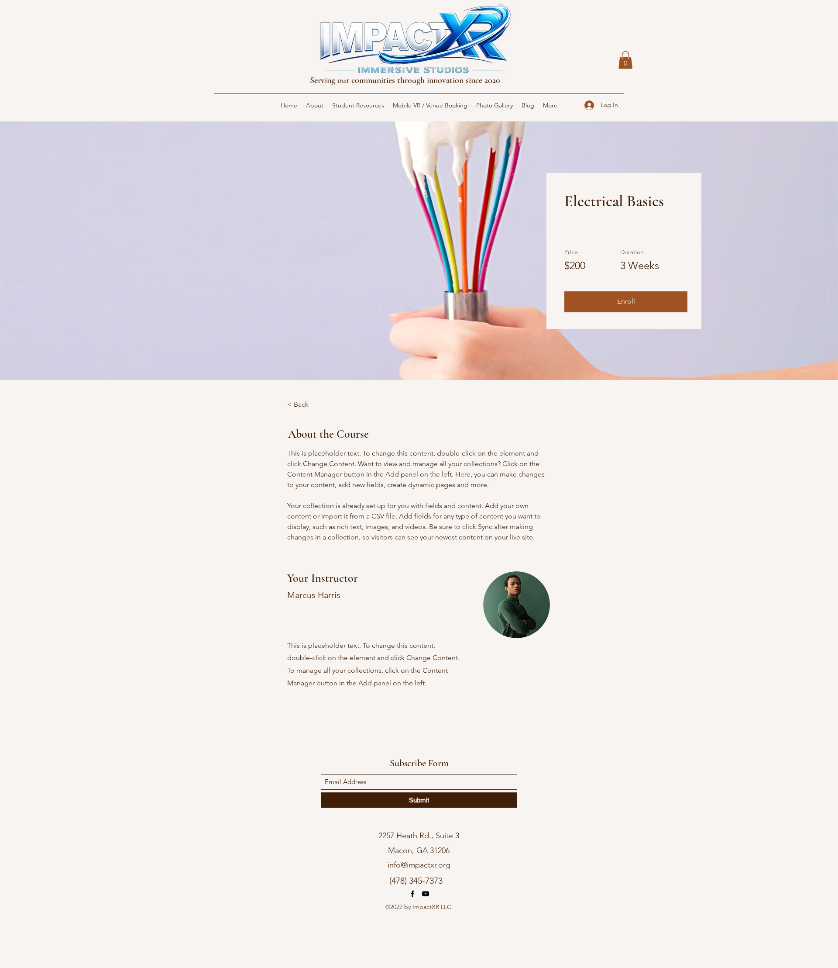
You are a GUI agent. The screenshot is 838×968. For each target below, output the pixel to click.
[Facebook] (412, 893)
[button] (625, 60)
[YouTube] (425, 893)
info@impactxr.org (419, 865)
